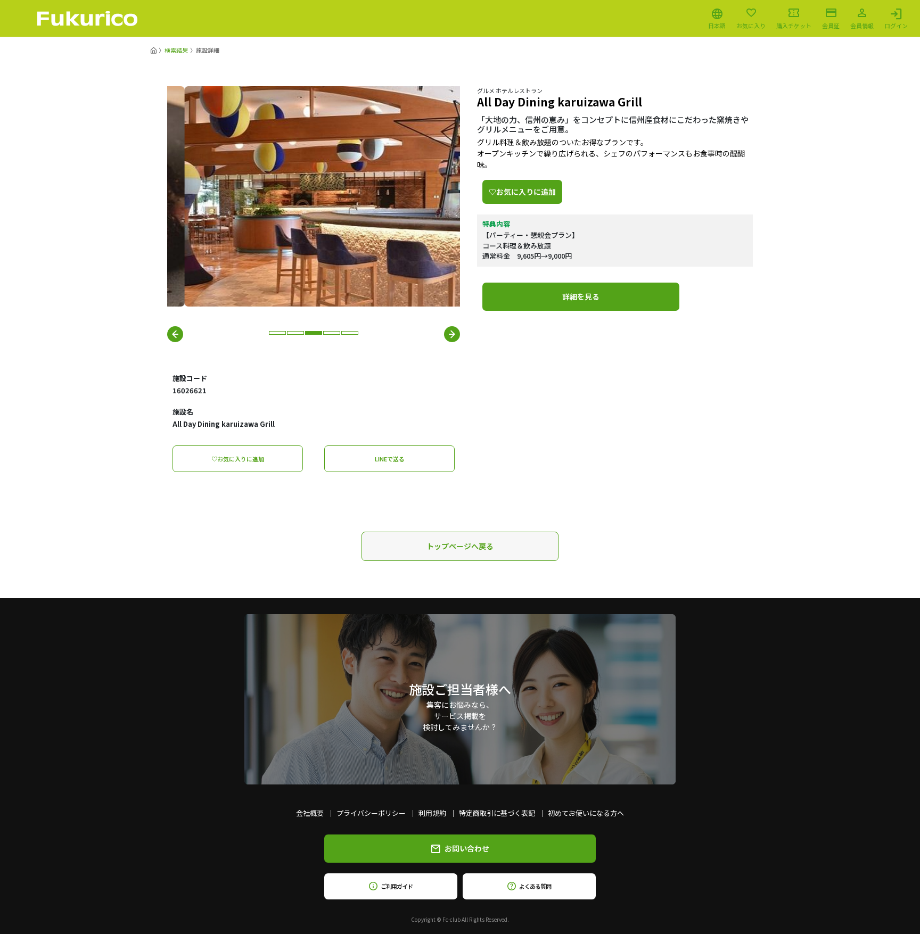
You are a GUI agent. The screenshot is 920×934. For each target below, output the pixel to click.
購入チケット (793, 25)
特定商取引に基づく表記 (497, 813)
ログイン (896, 25)
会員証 (831, 25)
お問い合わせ (467, 848)
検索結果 (176, 50)
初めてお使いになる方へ (586, 813)
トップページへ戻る (460, 546)
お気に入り (751, 25)
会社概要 (310, 813)
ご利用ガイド (396, 886)
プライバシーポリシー (371, 813)
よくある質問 (535, 886)
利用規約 (432, 813)
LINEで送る (390, 458)
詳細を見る (580, 296)
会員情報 (862, 25)
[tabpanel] (313, 196)
